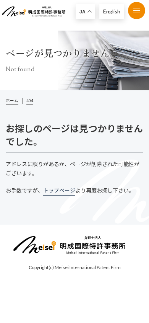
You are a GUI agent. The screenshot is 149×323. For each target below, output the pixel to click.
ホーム (12, 100)
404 (29, 100)
